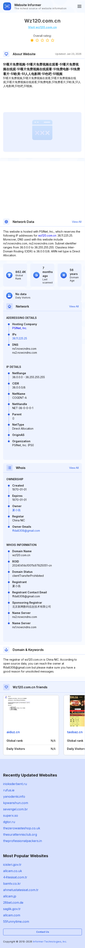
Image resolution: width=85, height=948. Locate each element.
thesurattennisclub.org (20, 834)
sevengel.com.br (15, 809)
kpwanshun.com (15, 803)
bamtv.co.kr (12, 883)
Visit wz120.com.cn (42, 27)
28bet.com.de (13, 902)
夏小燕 (16, 510)
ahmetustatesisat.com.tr (21, 890)
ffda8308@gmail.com (26, 530)
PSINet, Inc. (19, 328)
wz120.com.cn (47, 235)
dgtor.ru (9, 822)
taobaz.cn (75, 732)
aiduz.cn (13, 732)
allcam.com (11, 915)
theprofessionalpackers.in (22, 841)
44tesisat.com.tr (15, 877)
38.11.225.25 (19, 338)
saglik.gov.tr (12, 909)
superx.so (10, 815)
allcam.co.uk (12, 871)
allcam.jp (9, 896)
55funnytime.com (16, 921)
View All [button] (76, 221)
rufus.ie (8, 790)
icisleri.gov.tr (12, 865)
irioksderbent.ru (15, 784)
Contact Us (42, 931)
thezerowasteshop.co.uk (21, 828)
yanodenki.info (14, 796)
